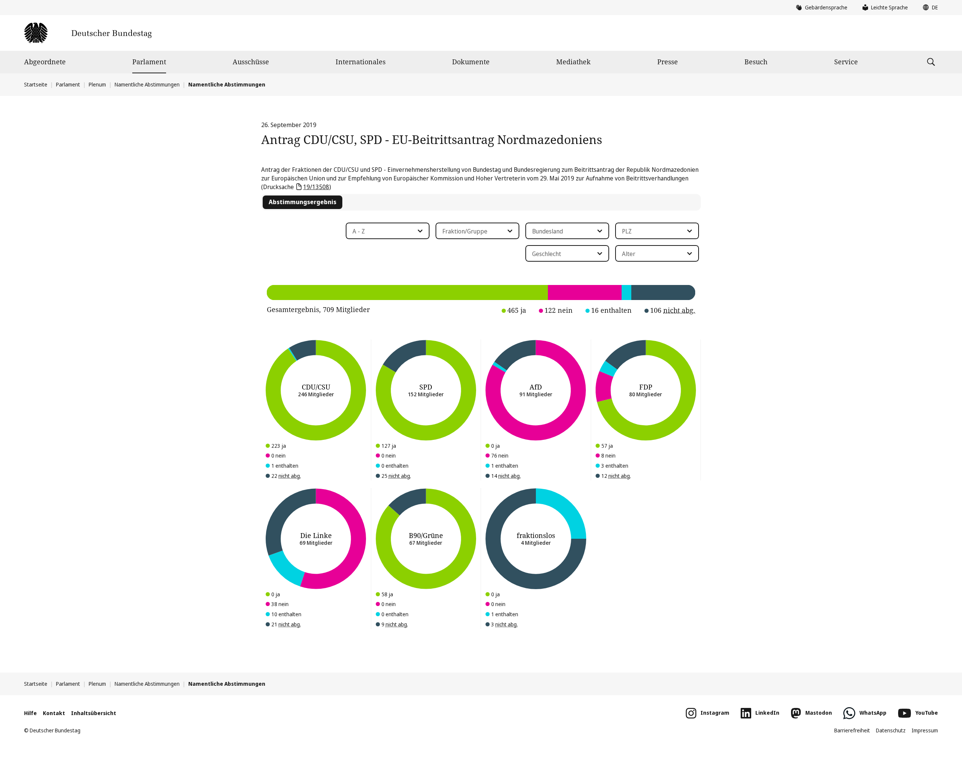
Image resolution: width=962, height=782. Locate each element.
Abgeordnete (45, 61)
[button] (928, 7)
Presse (667, 61)
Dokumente (471, 61)
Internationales (361, 61)
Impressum (925, 730)
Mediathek (573, 61)
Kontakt (54, 713)
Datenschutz (891, 730)
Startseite (35, 84)
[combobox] (388, 231)
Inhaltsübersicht (93, 713)
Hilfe (30, 713)
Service (846, 61)
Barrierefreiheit (852, 730)
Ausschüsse (251, 61)
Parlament (149, 61)
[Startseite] (87, 33)
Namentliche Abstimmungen (147, 84)
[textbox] (383, 231)
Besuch (755, 61)
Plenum (97, 84)
